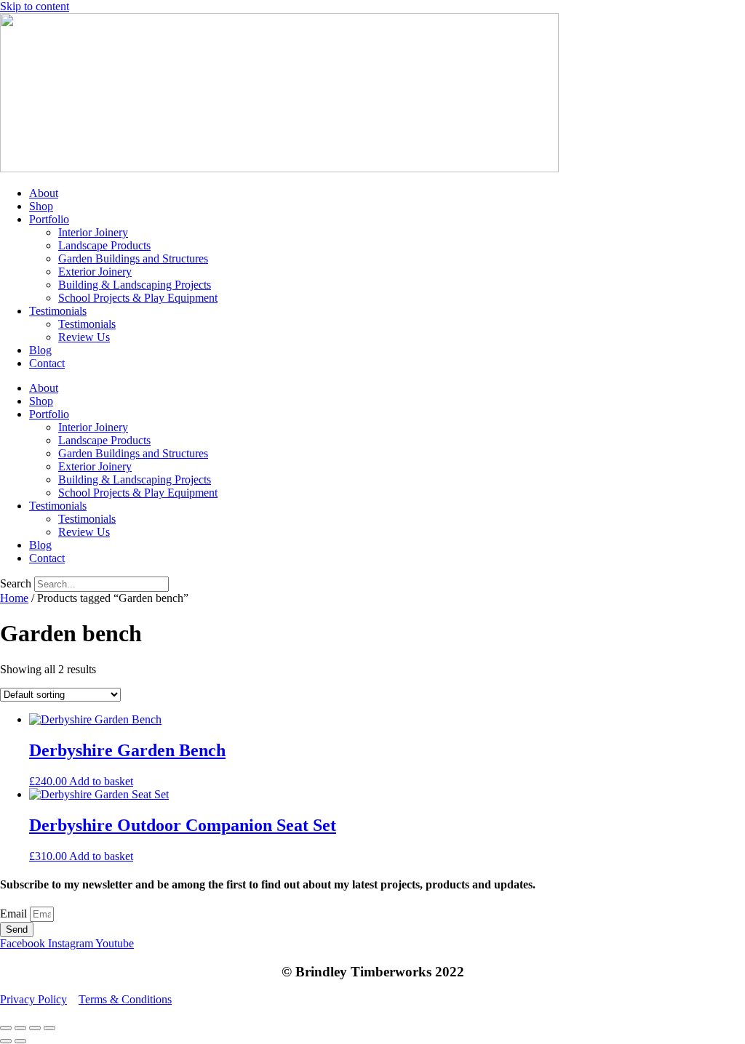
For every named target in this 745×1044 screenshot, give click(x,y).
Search (15, 583)
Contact (47, 363)
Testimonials (58, 311)
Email (15, 913)
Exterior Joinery (95, 271)
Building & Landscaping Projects (134, 284)
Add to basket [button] (101, 781)
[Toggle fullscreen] (20, 1028)
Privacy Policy (33, 999)
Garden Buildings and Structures (133, 258)
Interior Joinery (93, 232)
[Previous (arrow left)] (6, 1041)
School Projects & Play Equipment (138, 298)
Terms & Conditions (125, 999)
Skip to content (34, 6)
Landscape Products (104, 245)
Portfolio (49, 219)
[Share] (35, 1028)
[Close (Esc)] (49, 1028)
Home (14, 598)
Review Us (84, 337)
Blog (40, 350)
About (43, 193)
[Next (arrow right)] (20, 1041)
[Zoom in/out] (6, 1028)
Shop (41, 206)
